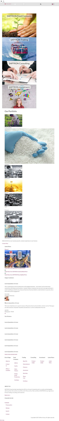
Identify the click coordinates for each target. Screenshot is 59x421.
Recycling (25, 373)
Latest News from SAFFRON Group (12, 268)
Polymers (25, 367)
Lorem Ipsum (8, 283)
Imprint (7, 411)
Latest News (50, 361)
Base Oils (25, 361)
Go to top (2, 420)
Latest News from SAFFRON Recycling (13, 274)
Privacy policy (9, 405)
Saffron (16, 363)
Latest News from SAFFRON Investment (14, 271)
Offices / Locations (8, 369)
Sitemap (7, 408)
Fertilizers (16, 380)
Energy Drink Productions (17, 375)
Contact (7, 414)
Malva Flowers (16, 369)
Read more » (7, 395)
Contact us (7, 364)
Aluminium (25, 370)
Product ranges (33, 361)
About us (8, 361)
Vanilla (15, 366)
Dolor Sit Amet (14, 283)
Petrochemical (25, 364)
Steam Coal (24, 377)
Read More (22, 268)
